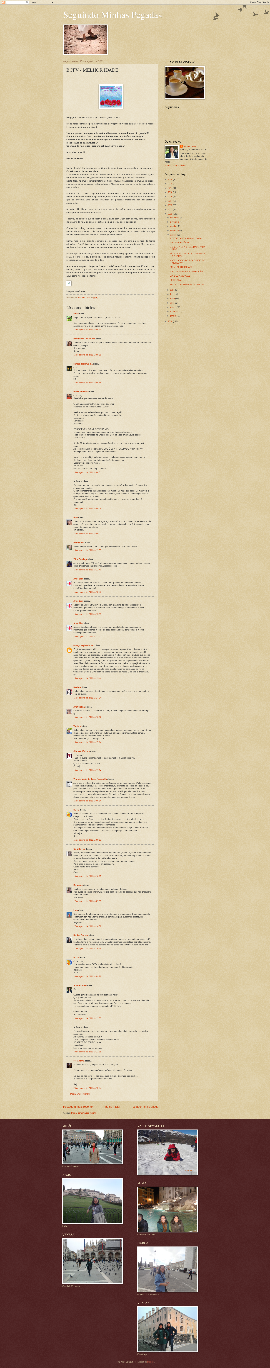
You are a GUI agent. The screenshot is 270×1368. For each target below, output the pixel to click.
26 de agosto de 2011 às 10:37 (87, 1088)
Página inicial (111, 1106)
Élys (75, 517)
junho (173, 294)
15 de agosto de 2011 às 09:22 (87, 534)
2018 (170, 184)
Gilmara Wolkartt (81, 751)
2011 (170, 214)
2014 (170, 201)
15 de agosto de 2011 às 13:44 (87, 678)
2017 (170, 188)
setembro (174, 230)
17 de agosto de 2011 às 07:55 (87, 901)
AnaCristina (79, 707)
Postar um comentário (80, 1094)
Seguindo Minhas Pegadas (112, 14)
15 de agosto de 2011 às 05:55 (87, 355)
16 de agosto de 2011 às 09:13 (87, 840)
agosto (173, 235)
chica (76, 313)
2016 (170, 192)
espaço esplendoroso (83, 645)
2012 (170, 209)
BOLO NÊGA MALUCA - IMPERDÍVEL (187, 271)
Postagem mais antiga (144, 1106)
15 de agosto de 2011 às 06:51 (87, 472)
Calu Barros (79, 849)
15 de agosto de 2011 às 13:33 (87, 592)
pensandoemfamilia (82, 364)
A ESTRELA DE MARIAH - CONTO (186, 238)
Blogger (150, 1362)
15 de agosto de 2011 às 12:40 (87, 570)
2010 (170, 321)
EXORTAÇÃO (176, 280)
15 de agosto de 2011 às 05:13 (87, 330)
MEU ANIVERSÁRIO (179, 242)
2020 (170, 179)
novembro (175, 222)
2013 (170, 205)
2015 (170, 196)
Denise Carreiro (80, 935)
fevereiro (174, 311)
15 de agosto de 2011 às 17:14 (87, 742)
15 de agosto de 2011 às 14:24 (87, 698)
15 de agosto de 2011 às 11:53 (87, 550)
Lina (75, 910)
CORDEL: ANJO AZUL (180, 276)
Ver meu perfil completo (175, 165)
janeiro (173, 316)
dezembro (175, 217)
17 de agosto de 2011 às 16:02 (87, 926)
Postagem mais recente (78, 1106)
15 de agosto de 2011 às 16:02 (87, 717)
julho (172, 290)
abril (172, 303)
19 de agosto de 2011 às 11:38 (87, 1018)
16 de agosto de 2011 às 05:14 (87, 801)
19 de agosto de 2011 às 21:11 (87, 1052)
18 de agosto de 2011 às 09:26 (87, 976)
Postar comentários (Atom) (83, 1113)
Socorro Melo (80, 985)
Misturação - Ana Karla (84, 339)
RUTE (76, 810)
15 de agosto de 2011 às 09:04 (87, 508)
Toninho (77, 726)
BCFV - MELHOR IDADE (181, 267)
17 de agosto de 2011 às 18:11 (87, 948)
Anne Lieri (78, 579)
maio (172, 298)
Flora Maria (78, 1061)
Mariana (77, 687)
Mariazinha (78, 542)
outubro (174, 226)
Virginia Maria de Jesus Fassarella (90, 779)
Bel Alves (77, 885)
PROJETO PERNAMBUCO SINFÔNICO (188, 284)
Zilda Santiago (80, 559)
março (173, 307)
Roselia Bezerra (81, 391)
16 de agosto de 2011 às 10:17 (87, 876)
